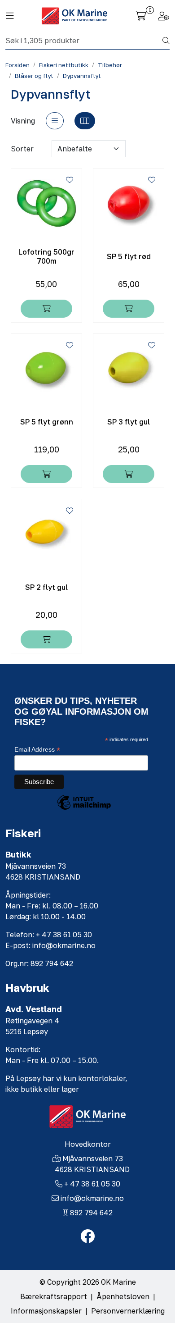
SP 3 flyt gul (128, 422)
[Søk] (166, 41)
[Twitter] (87, 1236)
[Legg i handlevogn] (46, 309)
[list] (55, 120)
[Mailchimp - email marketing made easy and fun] (84, 809)
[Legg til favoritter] (70, 180)
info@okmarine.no (92, 1198)
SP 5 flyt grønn (46, 422)
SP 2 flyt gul (46, 587)
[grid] (84, 120)
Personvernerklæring (128, 1310)
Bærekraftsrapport (53, 1296)
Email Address (37, 749)
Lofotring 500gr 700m (46, 256)
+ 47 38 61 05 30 (92, 1183)
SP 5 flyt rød (129, 256)
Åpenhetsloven (122, 1296)
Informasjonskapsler (46, 1310)
